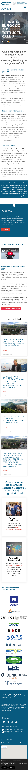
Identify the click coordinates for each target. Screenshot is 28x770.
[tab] (25, 34)
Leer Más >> (5, 350)
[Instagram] (8, 9)
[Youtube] (10, 9)
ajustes (14, 764)
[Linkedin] (2, 9)
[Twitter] (5, 9)
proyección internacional (15, 565)
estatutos (19, 529)
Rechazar (12, 767)
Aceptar (4, 767)
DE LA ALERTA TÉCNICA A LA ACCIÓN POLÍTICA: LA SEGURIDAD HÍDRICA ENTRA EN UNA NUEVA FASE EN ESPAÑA (13, 420)
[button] (25, 7)
